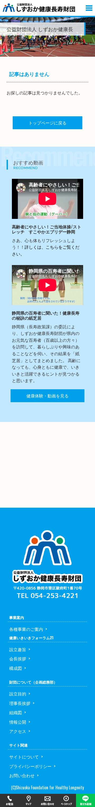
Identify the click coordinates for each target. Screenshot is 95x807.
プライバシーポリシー (30, 766)
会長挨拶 (17, 658)
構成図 (15, 668)
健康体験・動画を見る (47, 395)
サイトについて (24, 756)
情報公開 (17, 722)
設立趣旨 (17, 649)
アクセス (17, 731)
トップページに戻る (47, 122)
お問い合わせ (22, 775)
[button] (89, 7)
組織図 (15, 712)
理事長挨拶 (19, 703)
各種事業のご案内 (26, 629)
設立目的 (17, 693)
